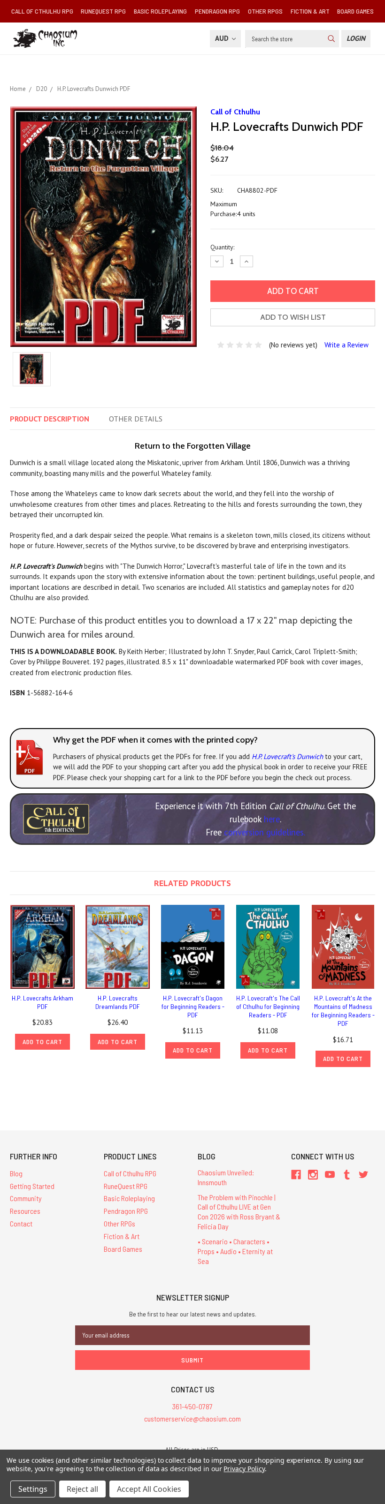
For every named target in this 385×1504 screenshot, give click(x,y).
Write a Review (346, 344)
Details (135, 418)
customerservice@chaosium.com (192, 1418)
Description (49, 418)
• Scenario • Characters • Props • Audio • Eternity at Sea (235, 1251)
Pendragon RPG (217, 11)
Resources (25, 1210)
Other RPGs (265, 11)
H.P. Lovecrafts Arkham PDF (42, 1002)
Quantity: (222, 247)
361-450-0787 (192, 1406)
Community (26, 1198)
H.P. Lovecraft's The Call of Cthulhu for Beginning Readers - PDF (268, 1006)
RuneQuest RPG (103, 11)
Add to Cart (42, 1041)
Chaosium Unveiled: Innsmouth (226, 1177)
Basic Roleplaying (160, 11)
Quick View (42, 947)
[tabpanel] (42, 977)
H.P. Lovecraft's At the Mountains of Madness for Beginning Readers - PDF (343, 1011)
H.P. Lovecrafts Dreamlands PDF (117, 1002)
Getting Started (32, 1185)
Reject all (82, 1489)
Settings (32, 1489)
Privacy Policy (243, 1468)
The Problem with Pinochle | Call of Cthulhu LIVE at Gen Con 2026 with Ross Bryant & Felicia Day (239, 1212)
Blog (16, 1173)
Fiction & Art (310, 11)
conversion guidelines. (264, 832)
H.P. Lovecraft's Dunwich (287, 756)
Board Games (355, 11)
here (272, 819)
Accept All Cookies (149, 1489)
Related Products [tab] (192, 883)
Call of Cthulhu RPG (42, 11)
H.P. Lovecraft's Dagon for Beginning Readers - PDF (193, 1006)
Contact (21, 1223)
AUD (223, 38)
